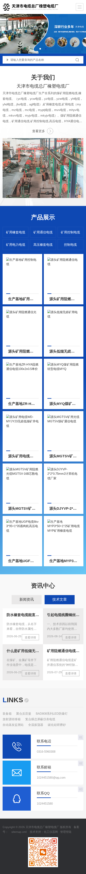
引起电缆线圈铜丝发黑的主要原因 (63, 615)
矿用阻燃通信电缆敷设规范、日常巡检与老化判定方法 (63, 651)
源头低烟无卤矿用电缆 (64, 351)
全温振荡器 (35, 724)
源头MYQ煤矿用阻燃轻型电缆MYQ (64, 404)
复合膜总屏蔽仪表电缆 (40, 719)
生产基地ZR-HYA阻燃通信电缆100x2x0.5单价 (23, 404)
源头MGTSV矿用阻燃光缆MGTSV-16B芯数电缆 (23, 508)
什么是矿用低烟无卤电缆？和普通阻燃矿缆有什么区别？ (23, 651)
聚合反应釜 (23, 713)
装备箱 (7, 713)
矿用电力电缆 (15, 244)
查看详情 (30, 637)
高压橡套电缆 (43, 244)
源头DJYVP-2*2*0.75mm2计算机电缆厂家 (64, 508)
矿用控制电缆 (70, 232)
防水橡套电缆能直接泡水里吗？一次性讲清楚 (23, 615)
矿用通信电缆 (43, 232)
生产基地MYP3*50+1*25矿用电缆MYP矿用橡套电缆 (64, 561)
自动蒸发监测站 (13, 724)
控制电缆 (70, 244)
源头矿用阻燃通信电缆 (64, 299)
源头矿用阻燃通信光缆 (23, 351)
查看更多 (38, 131)
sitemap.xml (19, 831)
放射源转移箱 (12, 719)
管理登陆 (65, 831)
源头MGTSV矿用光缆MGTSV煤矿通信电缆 (64, 456)
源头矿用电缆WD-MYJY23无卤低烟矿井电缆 (23, 456)
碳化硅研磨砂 (57, 724)
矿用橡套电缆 (15, 232)
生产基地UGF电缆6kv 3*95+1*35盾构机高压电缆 (23, 561)
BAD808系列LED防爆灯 (52, 713)
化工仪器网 (51, 831)
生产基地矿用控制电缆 (23, 299)
